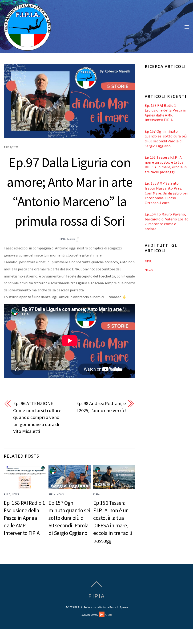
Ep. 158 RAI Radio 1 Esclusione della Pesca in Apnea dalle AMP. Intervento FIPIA (24, 517)
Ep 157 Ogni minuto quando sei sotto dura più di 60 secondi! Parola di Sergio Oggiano (69, 517)
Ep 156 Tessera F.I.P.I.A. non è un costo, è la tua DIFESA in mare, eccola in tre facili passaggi (166, 164)
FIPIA (62, 239)
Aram (108, 614)
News (71, 239)
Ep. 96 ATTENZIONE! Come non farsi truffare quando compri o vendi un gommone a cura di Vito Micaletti (37, 417)
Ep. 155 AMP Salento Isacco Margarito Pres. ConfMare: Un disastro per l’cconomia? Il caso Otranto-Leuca (166, 193)
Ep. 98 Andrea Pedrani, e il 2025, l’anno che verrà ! (101, 407)
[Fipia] (27, 48)
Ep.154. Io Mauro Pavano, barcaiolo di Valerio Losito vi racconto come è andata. (167, 221)
